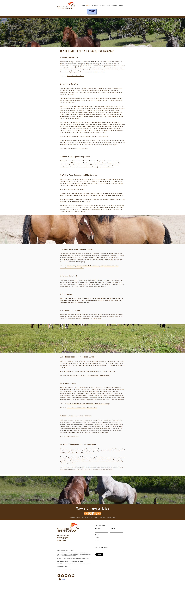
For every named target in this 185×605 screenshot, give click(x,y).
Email (96, 541)
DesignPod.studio (67, 568)
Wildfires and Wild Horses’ (76, 189)
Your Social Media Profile (101, 547)
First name (98, 528)
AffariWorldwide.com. (75, 568)
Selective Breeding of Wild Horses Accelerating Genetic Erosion (87, 136)
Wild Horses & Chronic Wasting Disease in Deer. (82, 408)
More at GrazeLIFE (100, 286)
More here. (85, 302)
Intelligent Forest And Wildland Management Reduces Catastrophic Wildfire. (91, 371)
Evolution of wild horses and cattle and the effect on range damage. (88, 403)
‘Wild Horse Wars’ (83, 148)
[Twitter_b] (69, 575)
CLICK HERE (59, 563)
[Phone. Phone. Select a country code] (97, 537)
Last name (113, 528)
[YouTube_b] (66, 575)
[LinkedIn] (73, 575)
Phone (97, 534)
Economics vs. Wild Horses (75, 76)
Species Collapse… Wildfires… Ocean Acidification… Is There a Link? (88, 375)
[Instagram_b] (62, 575)
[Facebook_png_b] (59, 575)
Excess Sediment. (72, 436)
